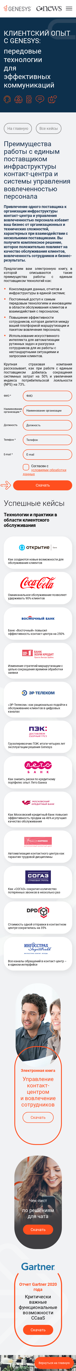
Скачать (43, 485)
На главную (17, 128)
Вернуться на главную (54, 1363)
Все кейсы (48, 128)
